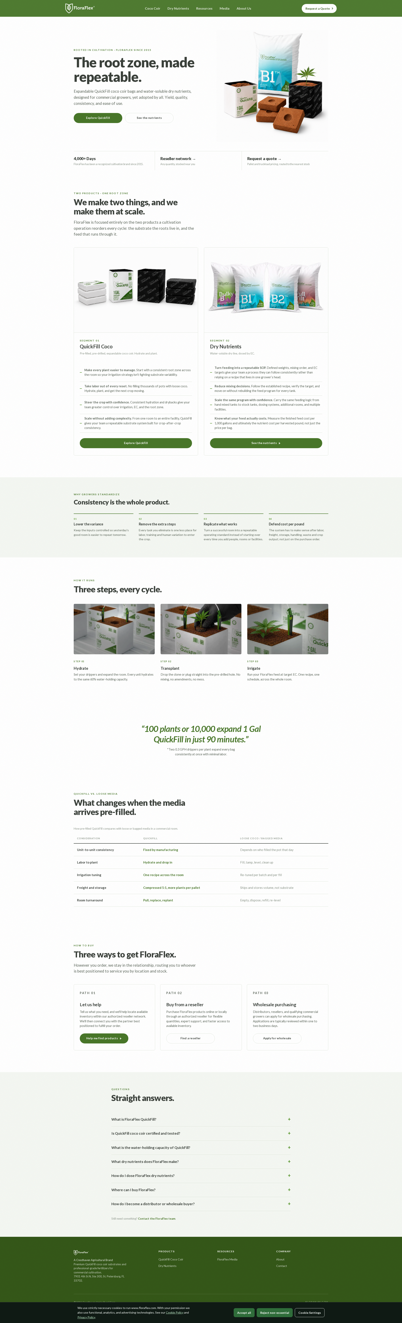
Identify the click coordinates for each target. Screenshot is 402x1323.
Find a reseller (190, 1038)
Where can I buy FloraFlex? (133, 1190)
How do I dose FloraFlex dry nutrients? (143, 1175)
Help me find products (102, 1038)
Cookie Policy (174, 1312)
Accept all (244, 1312)
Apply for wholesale (277, 1038)
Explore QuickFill (98, 117)
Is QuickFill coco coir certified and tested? (145, 1133)
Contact (281, 1266)
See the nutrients (149, 117)
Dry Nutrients (167, 1266)
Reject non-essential (274, 1312)
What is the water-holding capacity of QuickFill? (150, 1147)
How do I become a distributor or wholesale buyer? (153, 1204)
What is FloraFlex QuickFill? (133, 1119)
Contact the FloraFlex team (156, 1218)
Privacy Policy (86, 1317)
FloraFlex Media (227, 1259)
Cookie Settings (309, 1312)
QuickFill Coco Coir (170, 1259)
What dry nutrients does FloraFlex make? (145, 1161)
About (280, 1259)
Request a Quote (317, 8)
